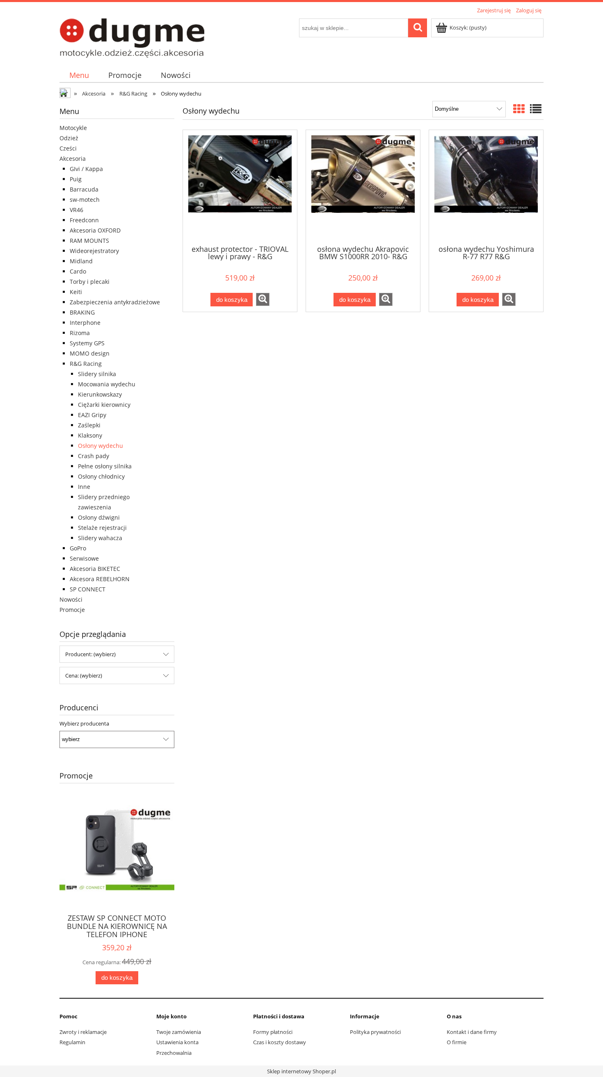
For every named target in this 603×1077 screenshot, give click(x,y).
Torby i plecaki (90, 281)
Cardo (78, 271)
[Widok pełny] (535, 108)
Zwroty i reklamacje (83, 1032)
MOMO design (90, 353)
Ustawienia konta (177, 1042)
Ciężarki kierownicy (104, 404)
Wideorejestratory (94, 251)
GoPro (78, 548)
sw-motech (85, 199)
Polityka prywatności (375, 1032)
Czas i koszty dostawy (279, 1042)
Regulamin (72, 1042)
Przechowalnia (174, 1052)
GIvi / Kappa (86, 169)
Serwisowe (84, 558)
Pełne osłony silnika (105, 466)
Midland (81, 261)
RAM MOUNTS (89, 240)
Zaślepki (89, 425)
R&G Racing (86, 363)
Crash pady (93, 456)
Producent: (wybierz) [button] (90, 654)
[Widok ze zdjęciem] (519, 108)
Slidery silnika (97, 374)
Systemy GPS (87, 343)
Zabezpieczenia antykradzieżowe (115, 302)
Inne (84, 487)
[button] (263, 299)
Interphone (85, 322)
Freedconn (84, 220)
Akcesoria (72, 158)
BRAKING (82, 312)
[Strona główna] (131, 37)
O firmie (456, 1042)
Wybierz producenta (84, 723)
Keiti (76, 292)
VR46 (76, 210)
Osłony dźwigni (99, 517)
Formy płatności (272, 1032)
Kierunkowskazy (100, 394)
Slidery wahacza (100, 538)
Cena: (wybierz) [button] (83, 675)
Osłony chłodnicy (101, 476)
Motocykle (73, 128)
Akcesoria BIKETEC (95, 569)
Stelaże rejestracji (102, 528)
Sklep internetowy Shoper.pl (301, 1071)
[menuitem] (78, 75)
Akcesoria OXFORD (95, 230)
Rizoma (80, 333)
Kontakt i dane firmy (472, 1032)
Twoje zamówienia (178, 1032)
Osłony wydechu (100, 446)
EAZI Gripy (92, 415)
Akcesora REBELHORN (100, 579)
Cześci (68, 148)
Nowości (70, 599)
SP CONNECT (87, 589)
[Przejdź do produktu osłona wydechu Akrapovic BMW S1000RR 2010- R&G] (363, 186)
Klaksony (90, 435)
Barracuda (84, 189)
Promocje (72, 610)
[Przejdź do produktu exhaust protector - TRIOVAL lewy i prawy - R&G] (240, 186)
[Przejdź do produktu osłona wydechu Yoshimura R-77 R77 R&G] (486, 186)
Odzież (68, 138)
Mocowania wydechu (106, 384)
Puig (76, 179)
